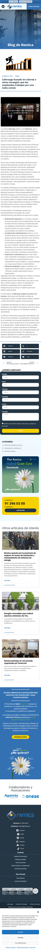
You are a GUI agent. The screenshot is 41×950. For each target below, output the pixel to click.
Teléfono (5, 389)
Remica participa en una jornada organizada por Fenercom (18, 662)
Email (4, 381)
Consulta (5, 411)
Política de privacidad (22, 947)
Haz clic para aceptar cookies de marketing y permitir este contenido (20, 112)
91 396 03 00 (15, 503)
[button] (38, 912)
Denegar (20, 937)
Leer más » (7, 580)
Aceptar (20, 932)
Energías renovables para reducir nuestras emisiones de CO (18, 614)
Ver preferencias (20, 943)
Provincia (5, 396)
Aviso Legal (32, 947)
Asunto (4, 404)
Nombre (4, 374)
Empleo (17, 76)
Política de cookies (11, 947)
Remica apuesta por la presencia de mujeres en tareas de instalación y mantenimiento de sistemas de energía (20, 556)
